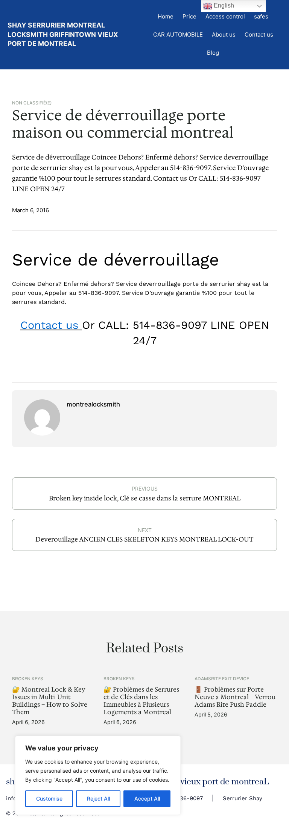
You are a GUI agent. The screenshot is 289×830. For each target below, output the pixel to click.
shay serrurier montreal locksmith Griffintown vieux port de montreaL (63, 34)
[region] (98, 775)
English (223, 5)
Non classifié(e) (32, 103)
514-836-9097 (183, 798)
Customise (49, 798)
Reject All (98, 798)
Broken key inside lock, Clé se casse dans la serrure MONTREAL (144, 498)
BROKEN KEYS (27, 678)
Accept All (147, 798)
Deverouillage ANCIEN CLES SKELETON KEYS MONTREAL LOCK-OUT (144, 539)
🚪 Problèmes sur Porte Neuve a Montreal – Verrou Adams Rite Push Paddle (235, 697)
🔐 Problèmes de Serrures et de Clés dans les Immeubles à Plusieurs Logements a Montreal (141, 701)
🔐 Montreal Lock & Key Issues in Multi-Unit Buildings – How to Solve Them (49, 701)
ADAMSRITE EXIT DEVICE (222, 678)
